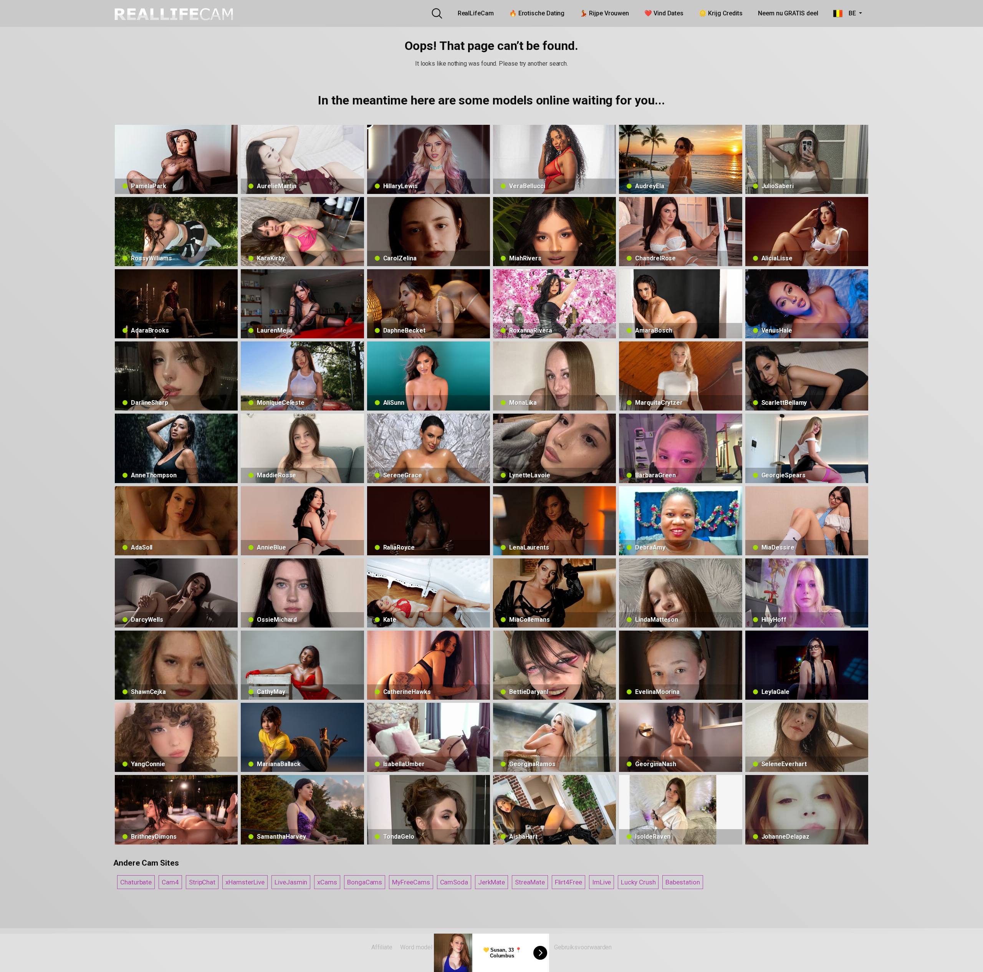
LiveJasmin (291, 882)
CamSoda (454, 882)
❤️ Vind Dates (663, 13)
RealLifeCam (476, 13)
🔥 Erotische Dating (537, 13)
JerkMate (491, 882)
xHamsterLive (245, 882)
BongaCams (364, 882)
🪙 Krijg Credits (721, 13)
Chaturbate (136, 882)
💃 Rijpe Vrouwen (604, 13)
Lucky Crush (638, 882)
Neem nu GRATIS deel (788, 13)
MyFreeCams (411, 882)
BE (849, 13)
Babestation (682, 882)
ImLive (601, 882)
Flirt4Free (568, 882)
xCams (327, 882)
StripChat (202, 882)
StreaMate (529, 882)
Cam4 (170, 882)
